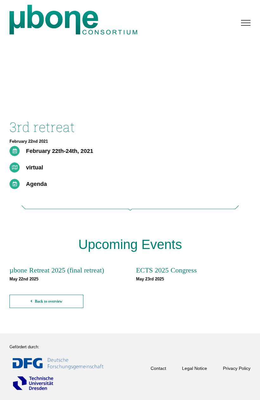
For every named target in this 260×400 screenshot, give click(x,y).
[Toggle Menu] (246, 23)
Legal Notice (194, 368)
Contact (158, 368)
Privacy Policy (236, 368)
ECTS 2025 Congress (166, 270)
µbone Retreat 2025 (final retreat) (57, 270)
